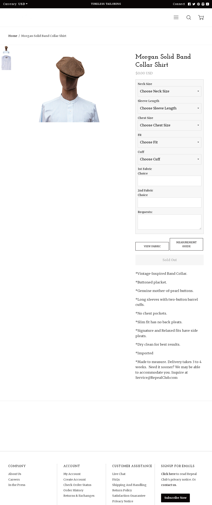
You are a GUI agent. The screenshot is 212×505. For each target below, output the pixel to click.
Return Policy (122, 490)
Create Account (74, 479)
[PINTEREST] (198, 4)
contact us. (169, 485)
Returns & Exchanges (78, 496)
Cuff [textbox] (141, 152)
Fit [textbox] (140, 135)
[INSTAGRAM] (202, 4)
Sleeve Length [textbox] (148, 101)
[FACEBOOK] (189, 4)
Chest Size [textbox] (145, 118)
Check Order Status (77, 485)
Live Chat (118, 474)
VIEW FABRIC (152, 246)
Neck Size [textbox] (145, 84)
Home (12, 36)
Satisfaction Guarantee (128, 496)
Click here (168, 474)
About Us (14, 474)
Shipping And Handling (129, 485)
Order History (73, 490)
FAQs (116, 479)
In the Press (16, 485)
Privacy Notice (122, 501)
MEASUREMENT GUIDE (186, 244)
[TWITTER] (193, 4)
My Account (72, 474)
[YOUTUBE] (207, 4)
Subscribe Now (175, 498)
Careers (14, 479)
